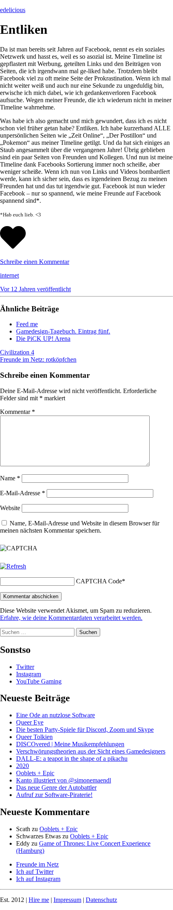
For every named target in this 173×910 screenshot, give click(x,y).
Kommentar (17, 411)
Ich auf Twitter (35, 871)
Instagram (28, 674)
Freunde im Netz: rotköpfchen (38, 359)
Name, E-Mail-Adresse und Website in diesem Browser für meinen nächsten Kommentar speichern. (79, 527)
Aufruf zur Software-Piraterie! (54, 794)
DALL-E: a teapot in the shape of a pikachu (72, 758)
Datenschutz (101, 899)
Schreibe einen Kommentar (34, 261)
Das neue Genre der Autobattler (56, 787)
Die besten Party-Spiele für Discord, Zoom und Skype (85, 729)
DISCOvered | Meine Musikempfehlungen (70, 744)
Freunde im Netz (37, 864)
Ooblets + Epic (35, 773)
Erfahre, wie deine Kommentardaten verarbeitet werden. (71, 617)
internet (9, 275)
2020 (22, 765)
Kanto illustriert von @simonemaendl (63, 780)
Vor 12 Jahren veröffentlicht (35, 289)
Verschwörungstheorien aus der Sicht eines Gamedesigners (90, 751)
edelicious (12, 9)
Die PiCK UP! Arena (43, 338)
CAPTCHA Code (99, 581)
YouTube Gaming (39, 681)
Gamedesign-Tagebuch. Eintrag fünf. (63, 331)
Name (10, 478)
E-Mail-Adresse (22, 493)
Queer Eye (29, 722)
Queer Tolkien (34, 736)
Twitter (25, 666)
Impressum (67, 899)
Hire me (39, 899)
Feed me (27, 324)
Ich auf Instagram (38, 878)
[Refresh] (13, 566)
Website (10, 507)
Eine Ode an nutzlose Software (55, 715)
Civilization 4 (17, 352)
